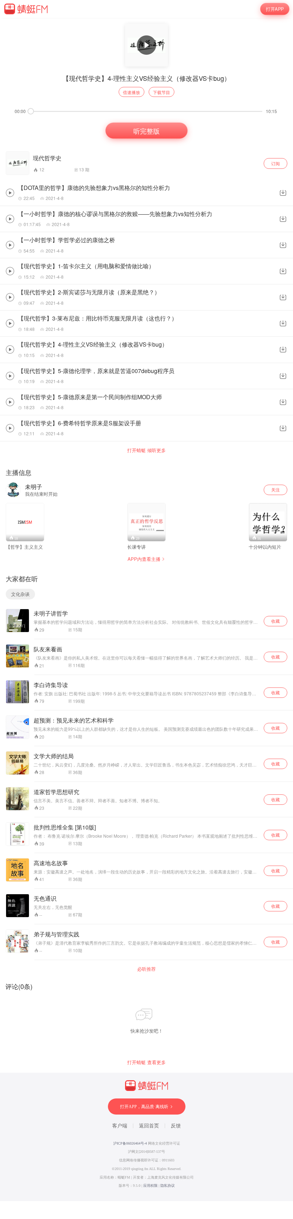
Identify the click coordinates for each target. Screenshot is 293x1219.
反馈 (176, 1126)
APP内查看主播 (144, 558)
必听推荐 (146, 969)
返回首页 (149, 1126)
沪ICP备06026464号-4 (130, 1143)
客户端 (119, 1126)
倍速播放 (131, 92)
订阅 (275, 163)
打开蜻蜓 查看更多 (146, 1062)
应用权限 (150, 1186)
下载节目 (161, 92)
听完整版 (146, 131)
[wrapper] (146, 609)
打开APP (274, 9)
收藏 (275, 621)
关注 (275, 489)
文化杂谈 (20, 594)
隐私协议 (167, 1186)
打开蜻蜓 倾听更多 (146, 450)
